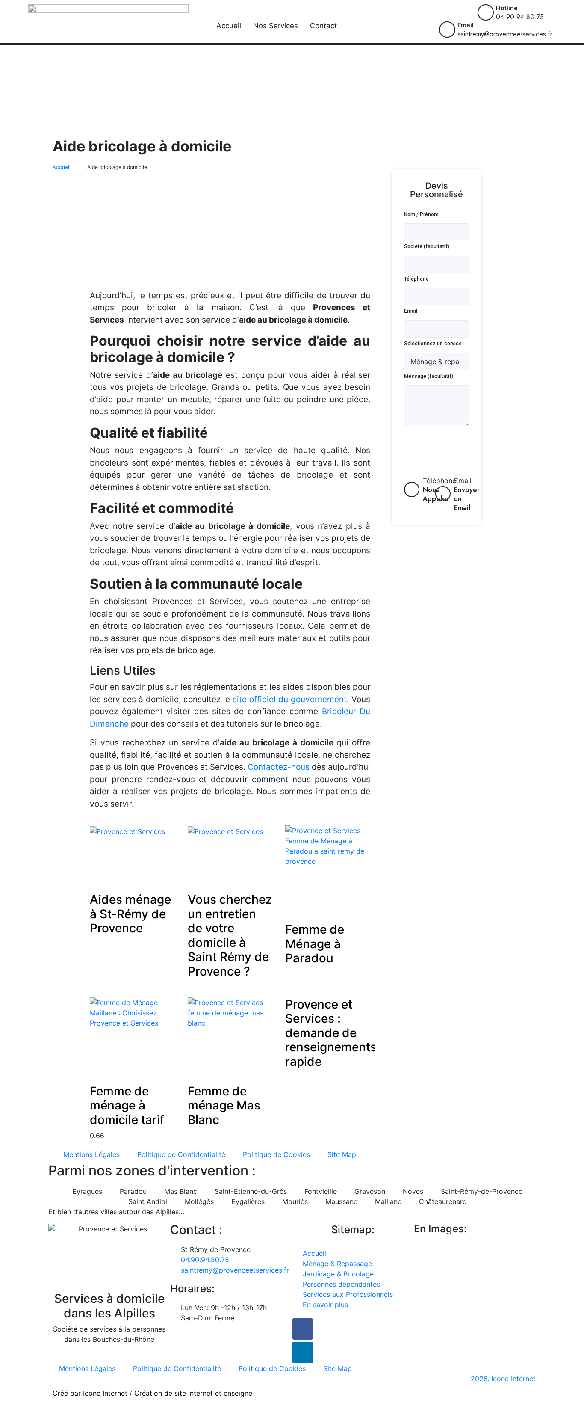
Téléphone (416, 279)
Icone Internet (105, 1393)
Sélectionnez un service (433, 344)
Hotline (507, 8)
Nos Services (275, 25)
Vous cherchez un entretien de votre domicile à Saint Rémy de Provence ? (230, 935)
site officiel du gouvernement (290, 699)
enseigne (238, 1393)
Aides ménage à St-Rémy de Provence (130, 913)
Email (465, 25)
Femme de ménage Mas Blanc (224, 1105)
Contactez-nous (279, 767)
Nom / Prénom (421, 214)
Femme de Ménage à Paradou (314, 943)
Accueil (228, 25)
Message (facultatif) (428, 376)
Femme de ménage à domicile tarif (127, 1105)
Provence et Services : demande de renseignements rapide (331, 1033)
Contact (323, 25)
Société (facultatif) (426, 246)
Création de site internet (173, 1393)
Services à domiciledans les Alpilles (109, 1305)
